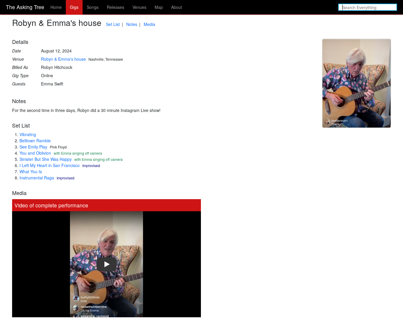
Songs (93, 7)
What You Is (30, 171)
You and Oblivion (35, 153)
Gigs (74, 7)
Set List (113, 24)
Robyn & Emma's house (63, 59)
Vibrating (27, 134)
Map (159, 7)
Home (56, 7)
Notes (131, 24)
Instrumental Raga (36, 178)
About (176, 7)
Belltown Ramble (35, 140)
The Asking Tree (25, 7)
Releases (115, 7)
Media (149, 24)
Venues (139, 7)
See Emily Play (33, 147)
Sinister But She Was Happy (45, 159)
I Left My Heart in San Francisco (49, 165)
